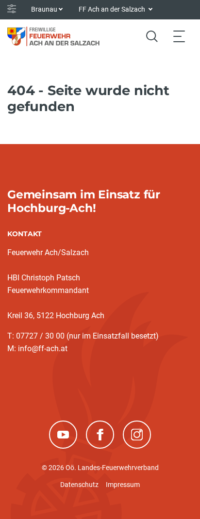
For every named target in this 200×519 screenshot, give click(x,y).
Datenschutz (79, 484)
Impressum (123, 484)
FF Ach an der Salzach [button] (113, 9)
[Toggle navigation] (179, 36)
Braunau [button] (44, 9)
